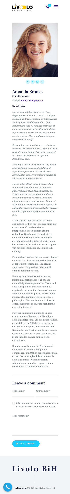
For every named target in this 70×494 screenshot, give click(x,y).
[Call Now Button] (7, 487)
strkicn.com (21, 488)
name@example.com (32, 100)
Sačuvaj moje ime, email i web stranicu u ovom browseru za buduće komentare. (36, 405)
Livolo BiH (35, 469)
